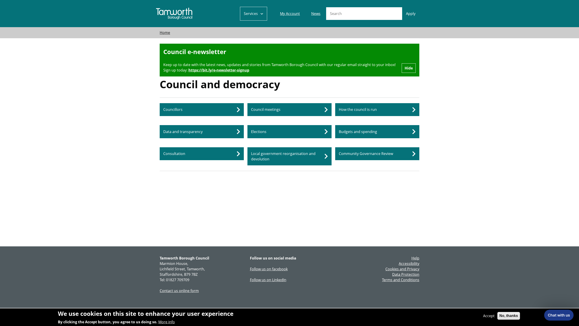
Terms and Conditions (400, 279)
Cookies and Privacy (402, 269)
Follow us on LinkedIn (268, 279)
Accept (489, 315)
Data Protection (405, 274)
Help (415, 258)
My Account (290, 13)
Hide (409, 68)
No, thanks (508, 316)
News (315, 13)
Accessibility (409, 263)
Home (165, 32)
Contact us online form (179, 290)
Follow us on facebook (269, 269)
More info (166, 321)
